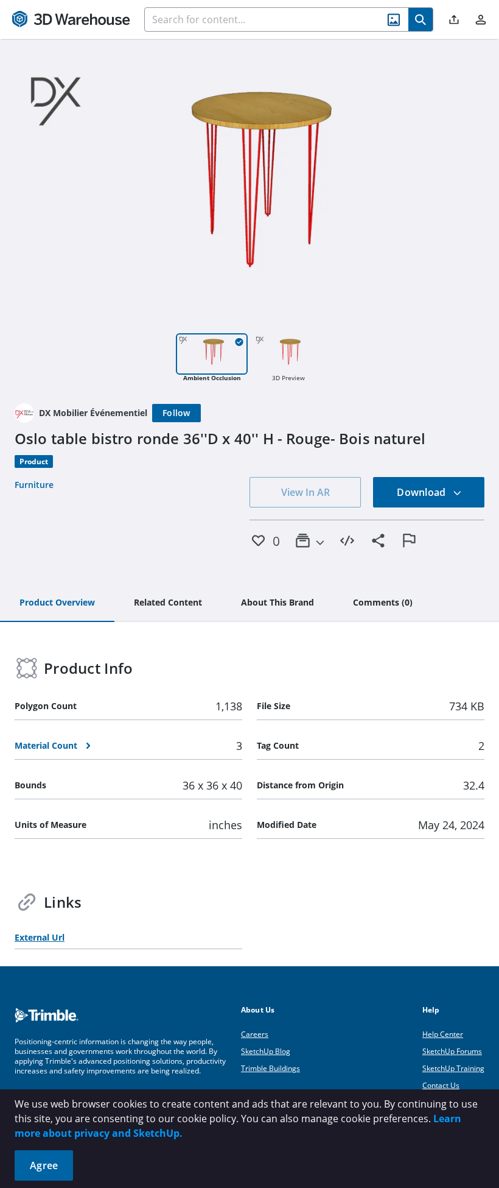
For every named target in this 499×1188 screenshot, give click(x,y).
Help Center (442, 1034)
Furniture (34, 484)
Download (422, 492)
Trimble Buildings (270, 1068)
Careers (254, 1034)
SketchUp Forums (452, 1051)
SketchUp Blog (265, 1051)
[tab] (57, 603)
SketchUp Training (453, 1068)
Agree (44, 1165)
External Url (40, 937)
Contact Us (440, 1085)
